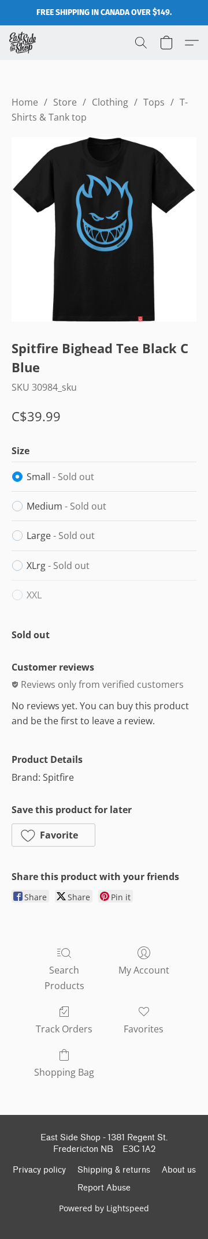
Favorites (144, 1029)
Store (65, 102)
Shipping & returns (113, 1170)
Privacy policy (39, 1170)
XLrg (58, 565)
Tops (154, 102)
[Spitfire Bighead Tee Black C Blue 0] (104, 229)
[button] (23, 42)
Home (25, 102)
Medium (66, 506)
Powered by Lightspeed (104, 1208)
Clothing (110, 102)
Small (60, 476)
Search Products (64, 977)
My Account (143, 970)
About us (179, 1170)
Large (61, 535)
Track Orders (64, 1029)
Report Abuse (104, 1188)
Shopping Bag (64, 1072)
